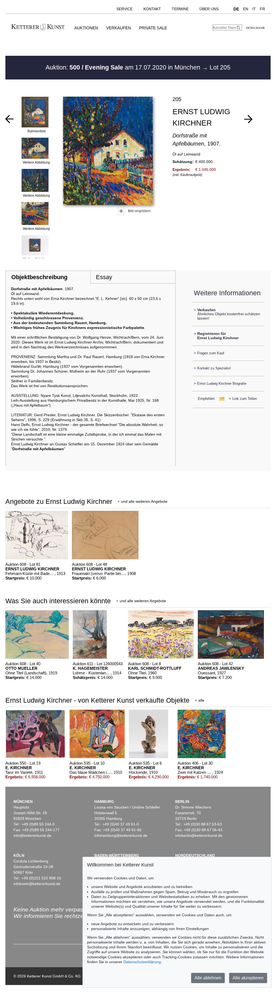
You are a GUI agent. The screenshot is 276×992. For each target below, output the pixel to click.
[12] (248, 119)
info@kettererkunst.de (32, 835)
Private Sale (153, 28)
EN (245, 9)
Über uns (209, 9)
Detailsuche (255, 27)
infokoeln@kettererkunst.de (36, 884)
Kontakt (152, 9)
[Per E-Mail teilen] (220, 399)
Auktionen (86, 28)
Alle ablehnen (208, 978)
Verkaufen (118, 28)
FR (262, 9)
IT (254, 9)
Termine (180, 9)
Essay (104, 277)
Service (124, 9)
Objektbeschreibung (39, 277)
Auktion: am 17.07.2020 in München (124, 67)
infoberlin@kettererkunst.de (198, 835)
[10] (9, 119)
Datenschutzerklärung (142, 962)
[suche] (239, 28)
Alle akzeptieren (248, 978)
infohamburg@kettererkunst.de (120, 835)
